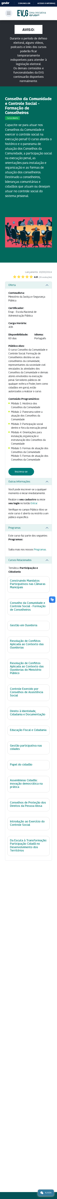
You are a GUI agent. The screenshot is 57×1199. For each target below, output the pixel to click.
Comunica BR (24, 3)
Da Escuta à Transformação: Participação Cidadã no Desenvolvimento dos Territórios (28, 845)
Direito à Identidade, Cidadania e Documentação (27, 712)
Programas (14, 527)
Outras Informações (19, 481)
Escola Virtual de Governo (31, 13)
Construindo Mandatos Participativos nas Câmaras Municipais (27, 584)
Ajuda (48, 1192)
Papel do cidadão (21, 764)
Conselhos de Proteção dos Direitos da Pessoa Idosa (28, 804)
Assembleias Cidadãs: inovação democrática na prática (26, 784)
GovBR (5, 3)
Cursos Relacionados (20, 560)
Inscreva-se (21, 471)
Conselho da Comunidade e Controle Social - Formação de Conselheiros (28, 606)
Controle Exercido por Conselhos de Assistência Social (26, 692)
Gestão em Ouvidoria (23, 625)
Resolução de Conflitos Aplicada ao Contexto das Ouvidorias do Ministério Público (27, 668)
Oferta (12, 285)
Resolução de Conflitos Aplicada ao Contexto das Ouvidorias (27, 644)
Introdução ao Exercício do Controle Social (27, 823)
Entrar (34, 503)
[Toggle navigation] (8, 13)
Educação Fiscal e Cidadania (28, 730)
